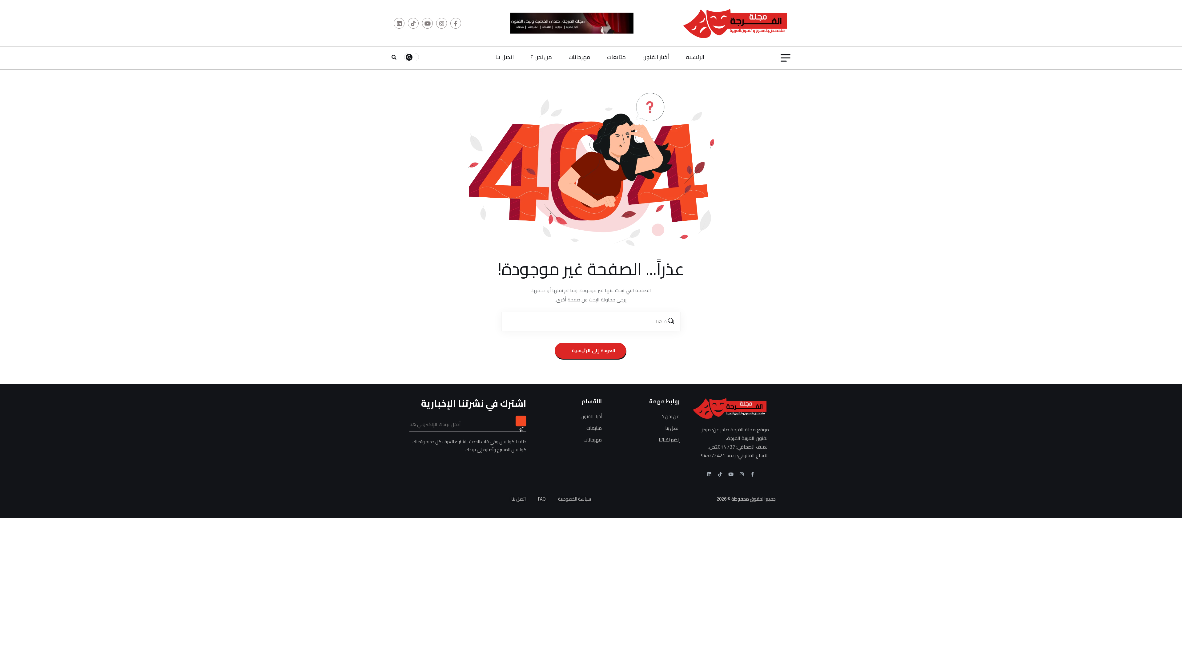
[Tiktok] (720, 474)
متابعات (616, 57)
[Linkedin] (709, 474)
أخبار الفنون (655, 57)
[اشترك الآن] (521, 421)
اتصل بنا (504, 57)
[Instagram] (741, 474)
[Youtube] (731, 474)
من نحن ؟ (541, 57)
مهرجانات (579, 57)
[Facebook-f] (752, 474)
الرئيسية (695, 57)
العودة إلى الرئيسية (592, 350)
